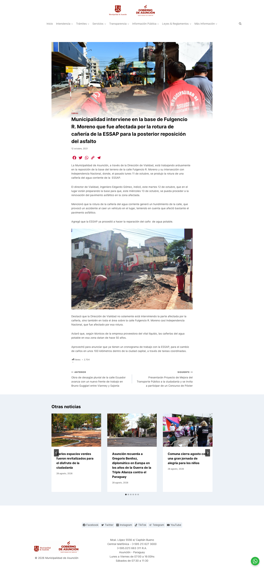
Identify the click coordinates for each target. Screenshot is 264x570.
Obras (74, 113)
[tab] (126, 494)
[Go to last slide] (56, 452)
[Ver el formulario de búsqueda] (240, 23)
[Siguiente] (207, 452)
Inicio (50, 23)
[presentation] (76, 430)
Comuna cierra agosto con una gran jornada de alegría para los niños (187, 458)
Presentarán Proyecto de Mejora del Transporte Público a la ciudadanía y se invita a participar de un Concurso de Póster (165, 379)
